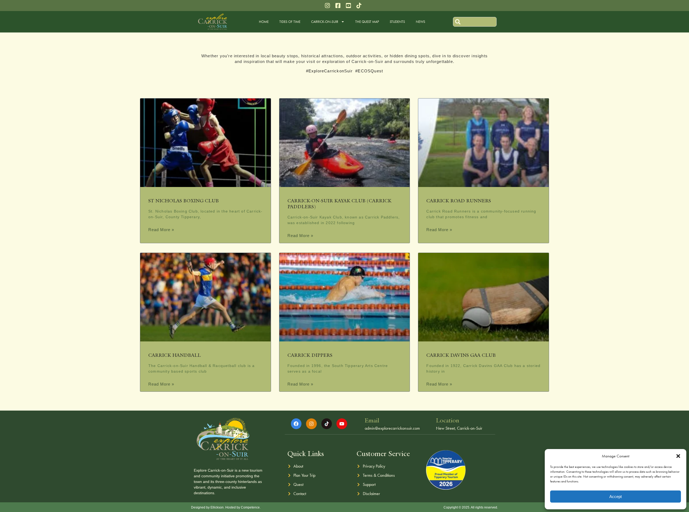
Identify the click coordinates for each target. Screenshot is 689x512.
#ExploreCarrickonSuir (329, 71)
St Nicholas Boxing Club (183, 200)
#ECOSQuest (369, 71)
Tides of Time (289, 22)
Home (264, 22)
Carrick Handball (174, 355)
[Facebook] (296, 423)
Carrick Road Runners (458, 200)
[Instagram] (311, 423)
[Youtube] (341, 423)
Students (397, 22)
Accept (615, 496)
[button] (678, 456)
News (420, 22)
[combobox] (475, 22)
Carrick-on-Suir (324, 22)
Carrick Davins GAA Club (461, 355)
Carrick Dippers (309, 355)
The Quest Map (367, 22)
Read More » (161, 230)
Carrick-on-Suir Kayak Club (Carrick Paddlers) (339, 203)
